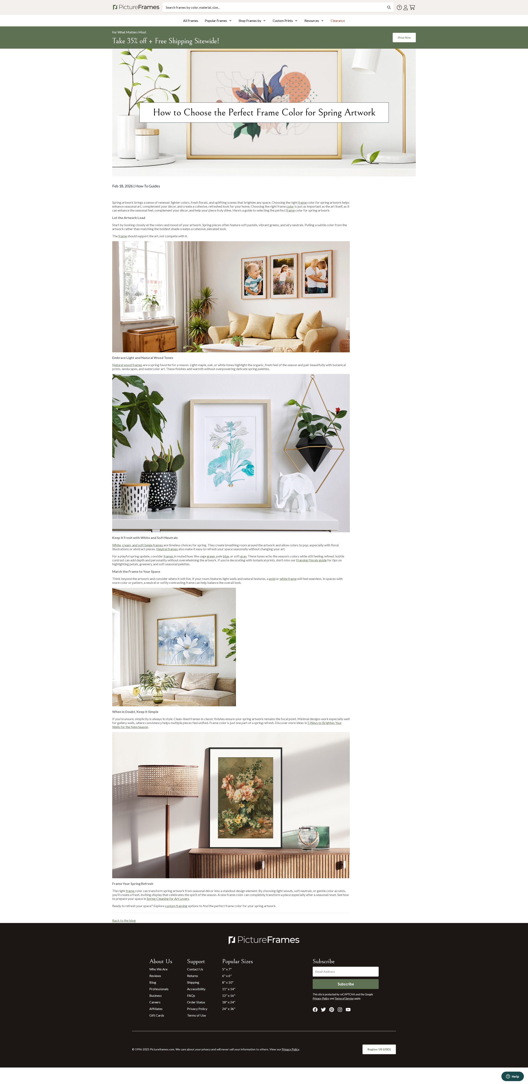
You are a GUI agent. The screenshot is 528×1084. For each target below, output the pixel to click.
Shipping (193, 982)
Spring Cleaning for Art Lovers (168, 899)
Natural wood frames (127, 365)
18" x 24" (228, 1002)
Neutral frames (167, 549)
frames (169, 556)
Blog (152, 982)
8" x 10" (227, 982)
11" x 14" (228, 989)
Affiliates (156, 1009)
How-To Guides (147, 186)
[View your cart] (412, 7)
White (116, 545)
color (290, 206)
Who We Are (158, 969)
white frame (288, 579)
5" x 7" (227, 969)
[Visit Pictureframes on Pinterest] (331, 1009)
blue (226, 556)
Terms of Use (196, 1015)
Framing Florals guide (311, 560)
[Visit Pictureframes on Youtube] (348, 1009)
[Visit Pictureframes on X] (323, 1009)
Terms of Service (344, 998)
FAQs (191, 995)
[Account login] (405, 7)
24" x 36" (228, 1009)
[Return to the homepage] (137, 7)
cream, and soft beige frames (142, 545)
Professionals (159, 989)
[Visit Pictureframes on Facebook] (315, 1009)
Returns (192, 976)
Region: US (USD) (379, 1049)
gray (243, 556)
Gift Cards (156, 1015)
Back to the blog (124, 920)
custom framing (176, 906)
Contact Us (195, 969)
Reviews (155, 976)
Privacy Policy (197, 1009)
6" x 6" (227, 976)
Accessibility (196, 989)
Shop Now (404, 37)
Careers (154, 1002)
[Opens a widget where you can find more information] (512, 1077)
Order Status (196, 1002)
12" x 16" (228, 995)
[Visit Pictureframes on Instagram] (339, 1009)
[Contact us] (399, 7)
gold (272, 579)
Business (155, 995)
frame (302, 202)
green (211, 556)
